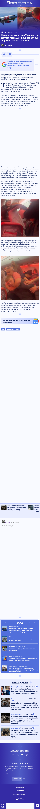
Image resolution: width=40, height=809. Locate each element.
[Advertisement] (20, 418)
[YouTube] (22, 755)
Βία (3, 329)
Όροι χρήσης (20, 787)
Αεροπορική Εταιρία (13, 329)
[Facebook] (13, 755)
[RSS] (27, 755)
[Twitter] (18, 755)
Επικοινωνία (20, 790)
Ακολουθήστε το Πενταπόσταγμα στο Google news (16, 321)
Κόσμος (3, 32)
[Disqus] (20, 542)
